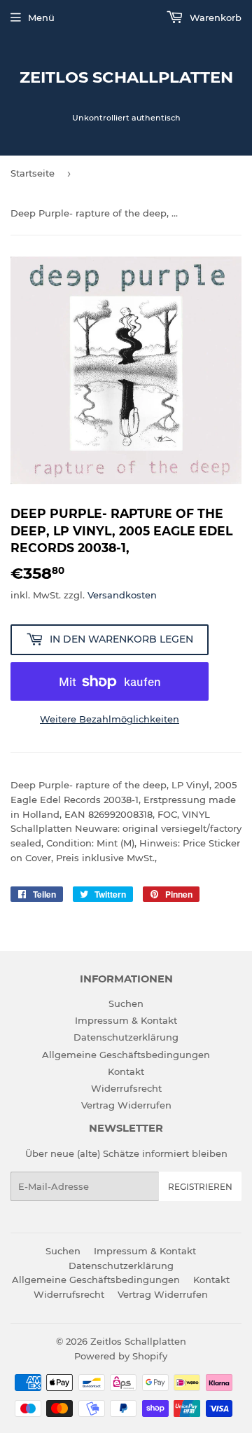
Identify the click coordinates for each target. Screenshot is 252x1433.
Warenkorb (214, 17)
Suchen (126, 1003)
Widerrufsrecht (126, 1088)
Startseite (32, 173)
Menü (41, 17)
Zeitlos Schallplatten (126, 77)
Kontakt (126, 1071)
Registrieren (200, 1186)
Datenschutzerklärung (126, 1037)
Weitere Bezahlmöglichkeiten (109, 719)
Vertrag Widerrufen (126, 1105)
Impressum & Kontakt (126, 1020)
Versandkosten (122, 595)
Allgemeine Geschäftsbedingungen (126, 1054)
